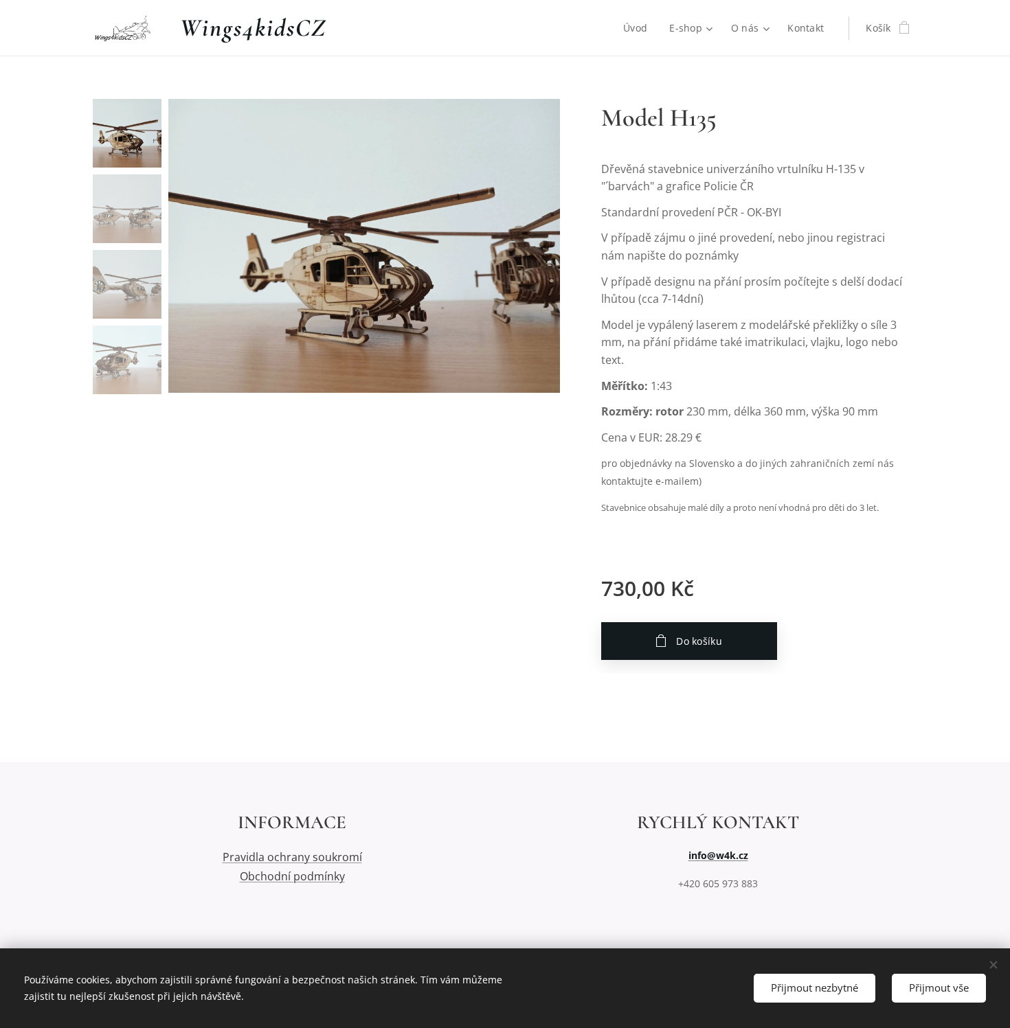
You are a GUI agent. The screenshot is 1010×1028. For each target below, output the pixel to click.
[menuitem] (639, 28)
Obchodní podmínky (292, 876)
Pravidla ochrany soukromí (292, 857)
